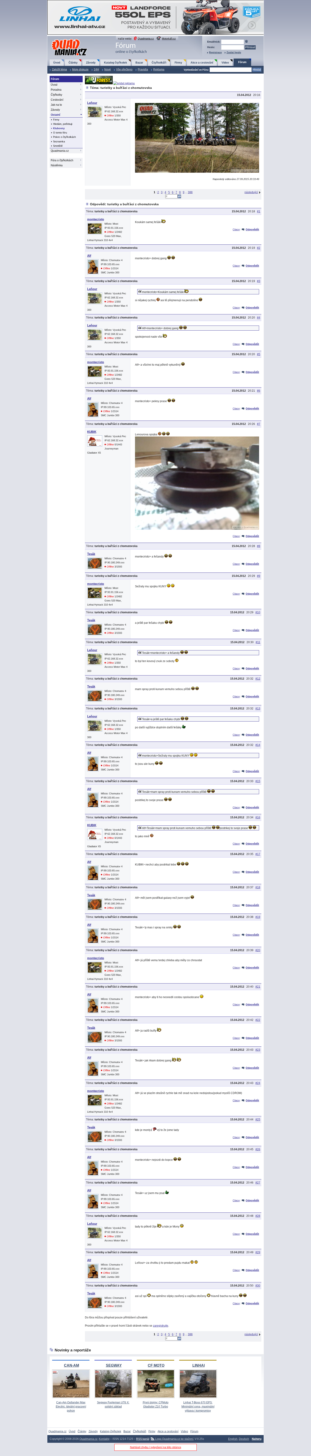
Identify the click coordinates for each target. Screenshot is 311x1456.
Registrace (215, 52)
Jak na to (56, 104)
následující (251, 192)
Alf (89, 255)
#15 (257, 781)
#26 (257, 1149)
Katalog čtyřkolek (115, 62)
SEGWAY (114, 1365)
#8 (258, 546)
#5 (258, 354)
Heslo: (211, 47)
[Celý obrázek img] (197, 171)
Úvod (56, 62)
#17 (257, 854)
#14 (257, 745)
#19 (257, 917)
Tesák (91, 554)
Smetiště (58, 145)
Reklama (158, 69)
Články (73, 62)
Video (225, 62)
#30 (257, 1285)
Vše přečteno (124, 69)
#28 (257, 1215)
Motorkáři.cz (169, 38)
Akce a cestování (202, 62)
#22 (257, 1020)
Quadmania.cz (146, 38)
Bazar (139, 62)
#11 (258, 642)
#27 (257, 1182)
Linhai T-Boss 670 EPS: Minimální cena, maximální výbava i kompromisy (197, 1406)
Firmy (178, 62)
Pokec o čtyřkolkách (64, 137)
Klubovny (59, 128)
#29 (257, 1252)
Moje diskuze (80, 69)
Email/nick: (213, 41)
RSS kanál (142, 1439)
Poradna (56, 89)
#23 (257, 1049)
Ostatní (55, 114)
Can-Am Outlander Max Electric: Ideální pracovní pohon (71, 1406)
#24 (257, 1083)
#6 (258, 390)
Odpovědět (252, 229)
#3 (258, 281)
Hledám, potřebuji (62, 124)
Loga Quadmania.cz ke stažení (174, 1439)
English (232, 1439)
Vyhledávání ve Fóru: (196, 69)
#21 (257, 986)
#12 (257, 678)
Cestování (57, 99)
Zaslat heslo (234, 52)
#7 (258, 424)
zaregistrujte (160, 1325)
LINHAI (198, 1365)
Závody (91, 62)
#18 (257, 887)
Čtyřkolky (56, 94)
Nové (107, 69)
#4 (258, 317)
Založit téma (59, 69)
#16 (257, 817)
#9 (258, 576)
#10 (257, 612)
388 (190, 192)
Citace (236, 229)
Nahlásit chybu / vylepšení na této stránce (155, 1447)
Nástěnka (57, 165)
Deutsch (244, 1439)
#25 (257, 1119)
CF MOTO (156, 1365)
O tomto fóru (60, 132)
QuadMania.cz (63, 39)
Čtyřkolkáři (159, 62)
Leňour (92, 103)
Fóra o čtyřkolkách (62, 160)
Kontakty (104, 1439)
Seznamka (59, 141)
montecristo (95, 219)
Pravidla (143, 69)
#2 (258, 247)
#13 (257, 708)
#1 (258, 211)
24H (96, 69)
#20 (257, 950)
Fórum (242, 62)
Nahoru (256, 1439)
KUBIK (91, 432)
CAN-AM (71, 1365)
